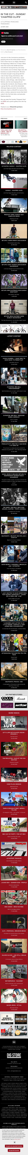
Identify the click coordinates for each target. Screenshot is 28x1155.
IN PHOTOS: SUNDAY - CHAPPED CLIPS (14, 166)
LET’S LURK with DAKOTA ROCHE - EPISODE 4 (14, 733)
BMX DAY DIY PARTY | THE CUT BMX (14, 834)
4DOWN (24, 1117)
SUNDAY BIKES (12, 1115)
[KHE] (14, 328)
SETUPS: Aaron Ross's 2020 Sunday (14, 240)
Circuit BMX (9, 1126)
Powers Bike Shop (20, 1128)
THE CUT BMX (15, 1109)
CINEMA (4, 1109)
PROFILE (9, 1114)
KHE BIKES (20, 1110)
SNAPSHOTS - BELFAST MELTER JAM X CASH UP (14, 536)
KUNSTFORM (5, 1112)
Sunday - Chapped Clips (14, 190)
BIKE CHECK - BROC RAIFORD (14, 907)
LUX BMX (12, 1112)
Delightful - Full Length (22, 130)
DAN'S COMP (22, 1109)
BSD (17, 1107)
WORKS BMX (18, 1117)
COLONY (8, 1109)
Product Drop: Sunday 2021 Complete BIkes (14, 215)
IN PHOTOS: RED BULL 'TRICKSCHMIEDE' (14, 387)
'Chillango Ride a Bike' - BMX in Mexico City (6, 131)
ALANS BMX (5, 1107)
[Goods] (7, 698)
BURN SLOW (22, 1107)
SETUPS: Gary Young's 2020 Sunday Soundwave (14, 265)
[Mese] (21, 698)
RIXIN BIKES (24, 1114)
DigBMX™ (23, 1046)
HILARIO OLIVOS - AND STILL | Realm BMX (14, 956)
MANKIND (17, 1112)
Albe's (3, 1126)
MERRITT (22, 1112)
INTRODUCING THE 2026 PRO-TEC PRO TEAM (14, 653)
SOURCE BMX (4, 1115)
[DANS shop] (21, 705)
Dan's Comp (16, 1126)
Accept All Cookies (14, 1150)
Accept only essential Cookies (14, 1146)
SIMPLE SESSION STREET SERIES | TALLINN (14, 809)
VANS (12, 1117)
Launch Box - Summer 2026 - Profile (14, 882)
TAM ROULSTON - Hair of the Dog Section (14, 759)
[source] (14, 7)
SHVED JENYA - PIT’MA (14, 1005)
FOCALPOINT (4, 1110)
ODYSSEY (3, 1114)
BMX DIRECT (12, 1107)
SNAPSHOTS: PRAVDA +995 (14, 681)
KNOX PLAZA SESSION (14, 784)
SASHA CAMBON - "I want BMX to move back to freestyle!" (14, 359)
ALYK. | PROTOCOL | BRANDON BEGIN (14, 931)
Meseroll (12, 1128)
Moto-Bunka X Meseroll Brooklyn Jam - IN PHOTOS (14, 565)
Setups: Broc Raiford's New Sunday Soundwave (14, 317)
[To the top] (14, 1042)
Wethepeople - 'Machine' (14, 981)
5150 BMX (23, 1126)
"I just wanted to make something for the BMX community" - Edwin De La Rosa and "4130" (14, 594)
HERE (4, 101)
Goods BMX (5, 1128)
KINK (25, 1110)
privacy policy (17, 1139)
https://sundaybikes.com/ (8, 109)
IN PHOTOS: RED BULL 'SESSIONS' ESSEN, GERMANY (14, 416)
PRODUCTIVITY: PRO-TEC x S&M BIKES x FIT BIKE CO (14, 444)
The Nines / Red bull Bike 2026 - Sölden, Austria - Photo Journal (14, 508)
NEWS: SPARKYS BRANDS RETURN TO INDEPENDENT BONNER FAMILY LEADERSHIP (14, 475)
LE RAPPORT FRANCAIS (14, 858)
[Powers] (7, 705)
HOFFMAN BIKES (13, 1110)
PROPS (13, 1114)
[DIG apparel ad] (14, 141)
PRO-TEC (18, 1114)
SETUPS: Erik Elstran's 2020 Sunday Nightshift (14, 291)
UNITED (8, 1117)
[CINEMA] (7, 1031)
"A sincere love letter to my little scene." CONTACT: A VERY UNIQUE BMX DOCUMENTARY (14, 624)
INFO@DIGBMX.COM (16, 1071)
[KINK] (7, 1019)
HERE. (2, 103)
